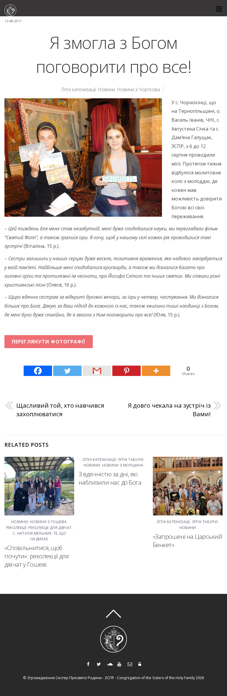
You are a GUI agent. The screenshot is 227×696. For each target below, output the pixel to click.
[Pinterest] (126, 371)
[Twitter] (67, 371)
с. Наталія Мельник (32, 533)
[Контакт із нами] (129, 663)
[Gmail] (97, 371)
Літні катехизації (78, 89)
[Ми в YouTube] (119, 663)
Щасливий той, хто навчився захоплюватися (60, 409)
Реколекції (16, 527)
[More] (156, 371)
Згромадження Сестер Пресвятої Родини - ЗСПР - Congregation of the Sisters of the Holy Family (111, 677)
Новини (106, 89)
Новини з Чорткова (138, 89)
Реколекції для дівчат (50, 527)
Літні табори (130, 459)
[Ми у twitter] (98, 663)
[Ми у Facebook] (88, 663)
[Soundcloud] (109, 663)
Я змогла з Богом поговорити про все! (114, 54)
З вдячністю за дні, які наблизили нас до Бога (110, 478)
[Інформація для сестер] (140, 663)
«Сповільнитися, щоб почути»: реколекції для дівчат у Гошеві (36, 556)
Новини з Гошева (48, 521)
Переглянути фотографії (48, 341)
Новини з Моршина (123, 465)
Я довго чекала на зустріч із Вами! (169, 409)
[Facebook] (38, 371)
